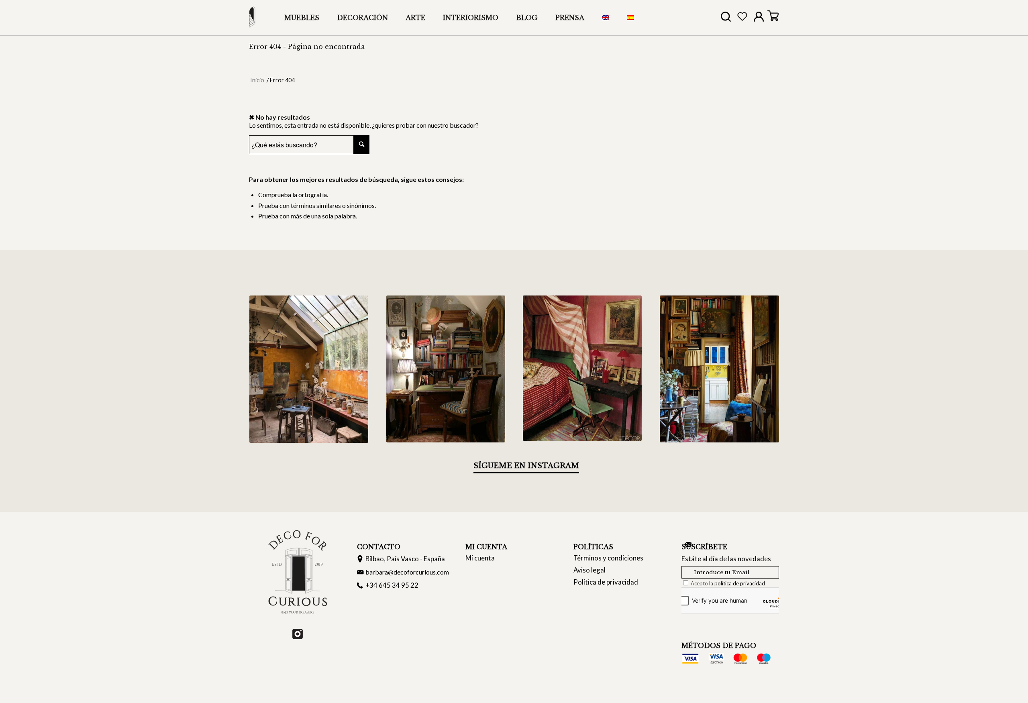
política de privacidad (739, 583)
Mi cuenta (480, 558)
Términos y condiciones (608, 558)
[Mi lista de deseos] (742, 18)
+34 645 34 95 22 (391, 585)
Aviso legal (589, 570)
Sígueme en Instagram (526, 465)
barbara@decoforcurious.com (407, 572)
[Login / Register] (759, 18)
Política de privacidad (605, 582)
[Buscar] (726, 19)
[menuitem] (301, 17)
